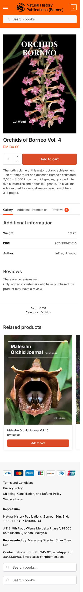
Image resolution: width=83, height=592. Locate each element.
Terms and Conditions (18, 482)
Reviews (59, 209)
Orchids (46, 312)
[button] (73, 7)
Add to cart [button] (38, 443)
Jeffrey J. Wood (65, 253)
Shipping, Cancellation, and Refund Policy (32, 493)
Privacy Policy (13, 488)
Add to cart (49, 159)
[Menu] (9, 7)
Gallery (8, 209)
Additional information (32, 209)
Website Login (13, 499)
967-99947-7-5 (65, 243)
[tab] (8, 209)
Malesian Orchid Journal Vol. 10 (28, 430)
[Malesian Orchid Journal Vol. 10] (38, 380)
